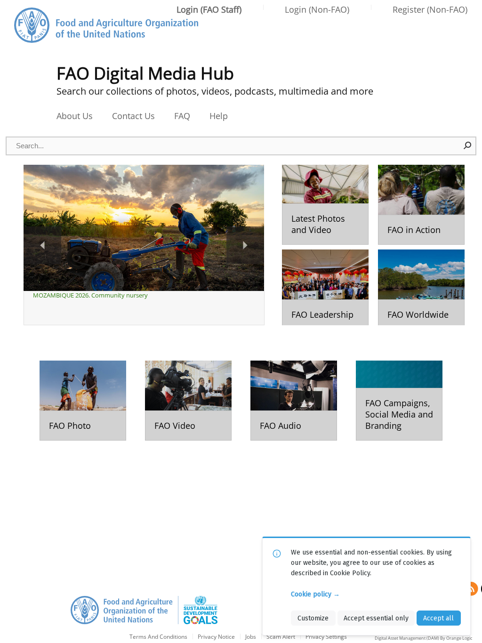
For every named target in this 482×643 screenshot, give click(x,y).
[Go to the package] (325, 205)
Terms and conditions (158, 637)
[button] (468, 145)
